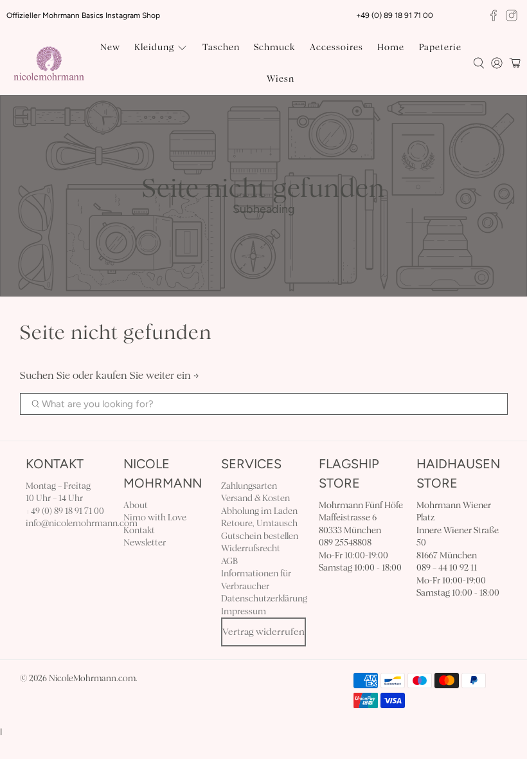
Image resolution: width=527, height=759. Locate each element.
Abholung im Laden (259, 511)
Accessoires (336, 47)
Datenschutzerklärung (264, 598)
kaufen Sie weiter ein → (147, 375)
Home (390, 47)
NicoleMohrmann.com (92, 678)
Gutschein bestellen (259, 536)
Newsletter (144, 542)
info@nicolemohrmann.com (82, 523)
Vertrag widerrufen (263, 631)
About (135, 505)
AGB (229, 561)
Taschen (221, 47)
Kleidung (154, 47)
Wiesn (280, 78)
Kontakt (139, 530)
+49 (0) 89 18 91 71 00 (65, 511)
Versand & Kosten (255, 498)
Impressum (243, 611)
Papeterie (440, 47)
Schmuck (274, 47)
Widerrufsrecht (250, 548)
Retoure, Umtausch (259, 523)
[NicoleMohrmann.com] (48, 63)
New (110, 47)
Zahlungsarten (249, 485)
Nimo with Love (154, 517)
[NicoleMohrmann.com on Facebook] (493, 15)
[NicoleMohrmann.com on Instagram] (511, 15)
